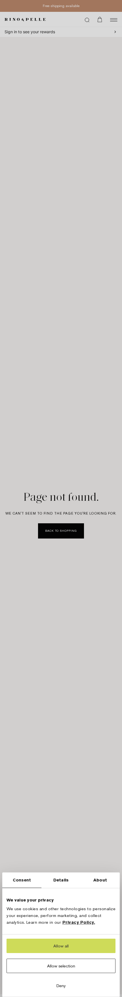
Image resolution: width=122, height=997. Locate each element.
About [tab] (100, 880)
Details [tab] (61, 880)
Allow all (61, 946)
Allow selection (61, 966)
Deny (61, 985)
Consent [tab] (22, 880)
